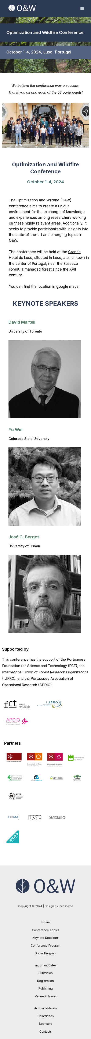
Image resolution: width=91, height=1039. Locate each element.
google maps (67, 286)
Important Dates (46, 965)
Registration (45, 981)
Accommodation (45, 1008)
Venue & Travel (45, 996)
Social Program (45, 953)
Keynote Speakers (46, 937)
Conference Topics (45, 930)
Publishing (46, 988)
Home (45, 922)
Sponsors (45, 1023)
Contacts (45, 1031)
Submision (46, 973)
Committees (45, 1016)
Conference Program (45, 945)
